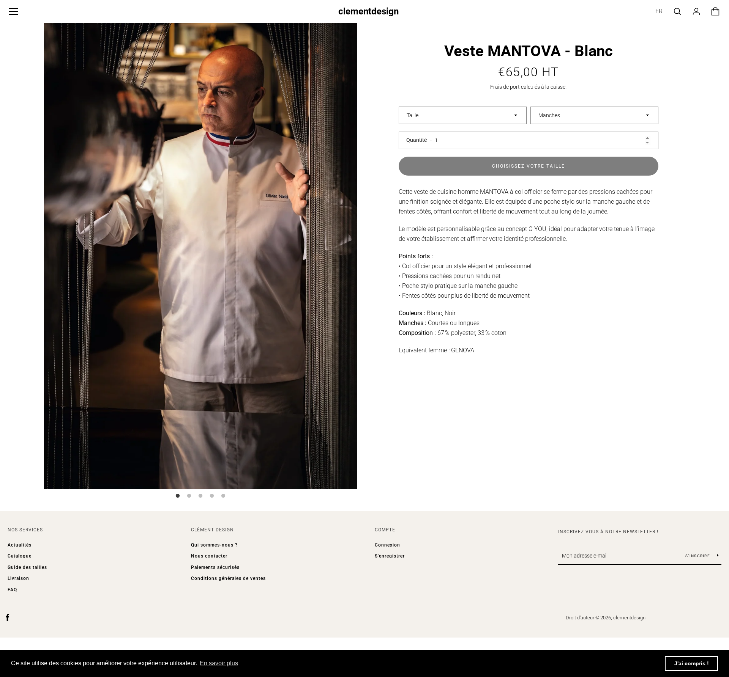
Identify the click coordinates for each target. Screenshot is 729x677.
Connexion (387, 545)
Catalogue (20, 556)
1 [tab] (177, 496)
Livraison (18, 578)
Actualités (20, 545)
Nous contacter (209, 556)
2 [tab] (189, 496)
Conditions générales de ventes (228, 578)
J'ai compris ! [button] (691, 663)
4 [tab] (212, 496)
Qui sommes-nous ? (214, 545)
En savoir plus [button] (219, 663)
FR (659, 11)
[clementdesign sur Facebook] (7, 617)
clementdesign (368, 11)
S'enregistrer (390, 556)
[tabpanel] (200, 254)
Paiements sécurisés (215, 567)
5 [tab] (223, 496)
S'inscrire (698, 556)
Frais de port (505, 87)
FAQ (12, 589)
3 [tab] (200, 496)
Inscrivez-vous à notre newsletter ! (608, 531)
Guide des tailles (27, 567)
